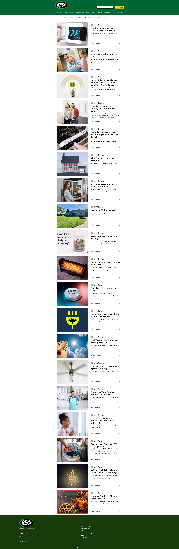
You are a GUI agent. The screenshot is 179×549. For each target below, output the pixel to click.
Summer (71, 17)
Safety (64, 17)
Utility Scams (88, 17)
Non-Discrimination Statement (98, 547)
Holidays (105, 17)
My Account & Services (86, 526)
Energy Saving (79, 17)
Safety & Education (86, 530)
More (111, 17)
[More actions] (119, 25)
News (82, 535)
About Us (83, 524)
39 (27, 533)
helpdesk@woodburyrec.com (26, 538)
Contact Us (84, 537)
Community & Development (88, 533)
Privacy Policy (109, 547)
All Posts (58, 17)
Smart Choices (97, 17)
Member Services (85, 528)
